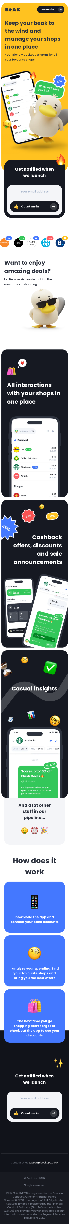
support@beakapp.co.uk (43, 1162)
